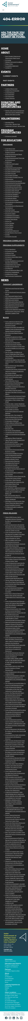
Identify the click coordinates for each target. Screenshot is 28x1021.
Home (4, 48)
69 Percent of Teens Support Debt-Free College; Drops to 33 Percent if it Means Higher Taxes (15, 559)
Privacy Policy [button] (20, 1013)
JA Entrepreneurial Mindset (13, 185)
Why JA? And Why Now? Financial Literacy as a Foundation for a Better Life (14, 491)
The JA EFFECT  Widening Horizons (15, 488)
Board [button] (7, 975)
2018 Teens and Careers (12, 300)
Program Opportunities (11, 131)
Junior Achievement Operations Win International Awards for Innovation (14, 589)
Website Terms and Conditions (13, 62)
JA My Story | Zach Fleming (13, 480)
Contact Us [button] (8, 949)
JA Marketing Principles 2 (12, 217)
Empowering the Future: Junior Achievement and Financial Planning (14, 445)
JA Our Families (9, 223)
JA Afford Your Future (11, 274)
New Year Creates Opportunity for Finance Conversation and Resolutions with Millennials (14, 870)
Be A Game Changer (11, 486)
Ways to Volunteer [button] (10, 961)
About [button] (7, 973)
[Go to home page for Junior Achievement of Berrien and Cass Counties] (13, 4)
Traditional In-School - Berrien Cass (15, 126)
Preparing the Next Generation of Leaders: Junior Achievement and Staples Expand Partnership (14, 329)
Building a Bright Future (12, 459)
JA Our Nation (9, 225)
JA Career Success (10, 173)
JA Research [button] (8, 976)
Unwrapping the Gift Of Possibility (14, 432)
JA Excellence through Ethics (13, 187)
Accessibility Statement (11, 66)
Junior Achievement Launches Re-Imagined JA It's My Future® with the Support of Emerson (15, 565)
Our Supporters (9, 94)
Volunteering (10, 118)
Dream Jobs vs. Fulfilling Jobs (13, 423)
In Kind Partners (9, 92)
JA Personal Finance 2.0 (12, 230)
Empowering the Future (12, 467)
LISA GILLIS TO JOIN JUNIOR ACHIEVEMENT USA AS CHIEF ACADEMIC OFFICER (13, 922)
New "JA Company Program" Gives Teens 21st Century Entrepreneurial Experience (15, 834)
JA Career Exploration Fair (12, 169)
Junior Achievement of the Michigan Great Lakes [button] (13, 994)
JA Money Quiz (9, 253)
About (5, 52)
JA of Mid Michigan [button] (10, 1000)
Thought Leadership (12, 284)
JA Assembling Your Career (13, 264)
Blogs (6, 317)
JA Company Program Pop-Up (14, 177)
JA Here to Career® (11, 136)
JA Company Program (11, 175)
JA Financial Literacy (11, 198)
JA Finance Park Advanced (12, 192)
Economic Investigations (12, 272)
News (5, 280)
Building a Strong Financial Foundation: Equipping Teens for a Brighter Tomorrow (15, 386)
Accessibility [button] (7, 1014)
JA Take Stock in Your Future (13, 232)
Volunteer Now (9, 122)
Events (6, 71)
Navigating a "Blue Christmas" (13, 438)
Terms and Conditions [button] (9, 1013)
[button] (6, 1018)
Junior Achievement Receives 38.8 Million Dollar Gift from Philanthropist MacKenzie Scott (15, 576)
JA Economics (9, 179)
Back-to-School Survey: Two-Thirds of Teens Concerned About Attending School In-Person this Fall (15, 610)
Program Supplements (13, 245)
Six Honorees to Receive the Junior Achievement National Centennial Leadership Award (15, 759)
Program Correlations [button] (11, 967)
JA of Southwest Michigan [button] (12, 1004)
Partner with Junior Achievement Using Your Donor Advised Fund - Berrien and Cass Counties (14, 112)
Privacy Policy (9, 64)
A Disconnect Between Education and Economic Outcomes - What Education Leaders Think (14, 311)
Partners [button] (8, 969)
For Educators (11, 140)
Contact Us (8, 67)
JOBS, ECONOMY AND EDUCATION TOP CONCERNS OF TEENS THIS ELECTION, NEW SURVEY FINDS (15, 916)
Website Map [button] (14, 1014)
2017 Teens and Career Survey (13, 296)
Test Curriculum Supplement (13, 276)
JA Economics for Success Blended (15, 183)
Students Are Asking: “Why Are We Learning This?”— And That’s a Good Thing (15, 361)
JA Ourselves (9, 229)
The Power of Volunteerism (13, 430)
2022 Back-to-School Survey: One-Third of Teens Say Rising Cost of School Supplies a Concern (15, 503)
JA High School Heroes (11, 200)
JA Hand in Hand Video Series (13, 257)
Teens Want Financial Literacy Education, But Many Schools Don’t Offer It (15, 392)
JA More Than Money (11, 219)
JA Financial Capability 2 (12, 196)
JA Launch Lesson (10, 213)
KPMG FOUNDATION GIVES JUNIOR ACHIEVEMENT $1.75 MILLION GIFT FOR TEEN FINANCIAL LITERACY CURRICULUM (13, 899)
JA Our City (8, 221)
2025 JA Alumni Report (11, 307)
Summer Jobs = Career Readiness (14, 404)
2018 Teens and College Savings (14, 302)
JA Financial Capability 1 (12, 194)
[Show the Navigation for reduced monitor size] (3, 10)
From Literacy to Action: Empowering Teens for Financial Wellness (14, 411)
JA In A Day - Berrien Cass (12, 124)
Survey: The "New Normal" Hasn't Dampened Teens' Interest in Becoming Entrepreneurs (14, 694)
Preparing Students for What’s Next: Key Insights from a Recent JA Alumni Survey (15, 338)
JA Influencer (9, 268)
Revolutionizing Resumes (12, 461)
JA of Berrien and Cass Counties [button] (11, 998)
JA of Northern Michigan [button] (12, 1002)
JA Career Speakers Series (12, 171)
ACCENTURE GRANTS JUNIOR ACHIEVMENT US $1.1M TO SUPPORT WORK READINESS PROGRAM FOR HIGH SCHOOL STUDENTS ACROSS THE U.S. (14, 908)
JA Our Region (9, 227)
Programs (8, 144)
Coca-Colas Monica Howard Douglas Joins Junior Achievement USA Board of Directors (15, 773)
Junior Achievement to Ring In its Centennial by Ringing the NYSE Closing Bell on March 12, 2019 (14, 570)
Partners (7, 85)
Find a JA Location (10, 1008)
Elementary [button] (8, 986)
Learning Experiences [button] (12, 984)
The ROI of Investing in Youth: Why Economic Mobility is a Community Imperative (15, 348)
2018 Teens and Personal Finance (14, 304)
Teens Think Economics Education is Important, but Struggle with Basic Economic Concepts (15, 706)
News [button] (6, 982)
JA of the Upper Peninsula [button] (13, 1006)
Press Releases (10, 513)
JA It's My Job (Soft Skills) (12, 211)
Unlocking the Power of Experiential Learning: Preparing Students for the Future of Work (15, 371)
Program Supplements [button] (12, 965)
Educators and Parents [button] (13, 963)
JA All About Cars (10, 148)
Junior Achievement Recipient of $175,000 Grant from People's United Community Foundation (14, 828)
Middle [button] (7, 988)
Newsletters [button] (8, 980)
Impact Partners (10, 98)
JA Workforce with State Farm (13, 375)
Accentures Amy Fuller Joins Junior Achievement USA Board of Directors (15, 737)
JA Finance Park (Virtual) (12, 190)
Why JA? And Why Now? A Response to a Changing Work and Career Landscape (15, 497)
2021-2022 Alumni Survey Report (14, 305)
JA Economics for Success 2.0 (13, 181)
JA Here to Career (10, 255)
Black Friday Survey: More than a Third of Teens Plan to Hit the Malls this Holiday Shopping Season (15, 700)
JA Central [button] (21, 1014)
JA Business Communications (13, 167)
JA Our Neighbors (10, 249)
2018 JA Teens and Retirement (14, 298)
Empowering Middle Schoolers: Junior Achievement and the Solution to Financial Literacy (14, 455)
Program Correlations (14, 241)
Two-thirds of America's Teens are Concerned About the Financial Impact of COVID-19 (14, 654)
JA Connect (8, 259)
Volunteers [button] (8, 959)
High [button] (6, 990)
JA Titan (7, 234)
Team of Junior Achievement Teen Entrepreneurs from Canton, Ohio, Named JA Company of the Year (15, 742)
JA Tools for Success (11, 236)
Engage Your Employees (12, 90)
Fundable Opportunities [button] (12, 971)
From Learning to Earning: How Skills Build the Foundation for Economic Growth (14, 323)
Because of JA (9, 428)
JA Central (8, 60)
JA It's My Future (10, 210)
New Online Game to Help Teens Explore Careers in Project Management (14, 668)
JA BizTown (8, 162)
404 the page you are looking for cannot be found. (13, 34)
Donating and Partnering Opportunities (11, 104)
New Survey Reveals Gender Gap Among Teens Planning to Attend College (14, 847)
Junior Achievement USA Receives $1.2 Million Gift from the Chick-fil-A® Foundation (15, 731)
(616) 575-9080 (8, 951)
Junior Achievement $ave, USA (14, 270)
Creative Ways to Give (11, 89)
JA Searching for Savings (12, 266)
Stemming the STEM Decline (13, 419)
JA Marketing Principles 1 (12, 215)
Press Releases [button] (9, 978)
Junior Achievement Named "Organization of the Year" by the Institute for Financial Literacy (14, 689)
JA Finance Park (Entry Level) (13, 189)
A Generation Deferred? (12, 421)
